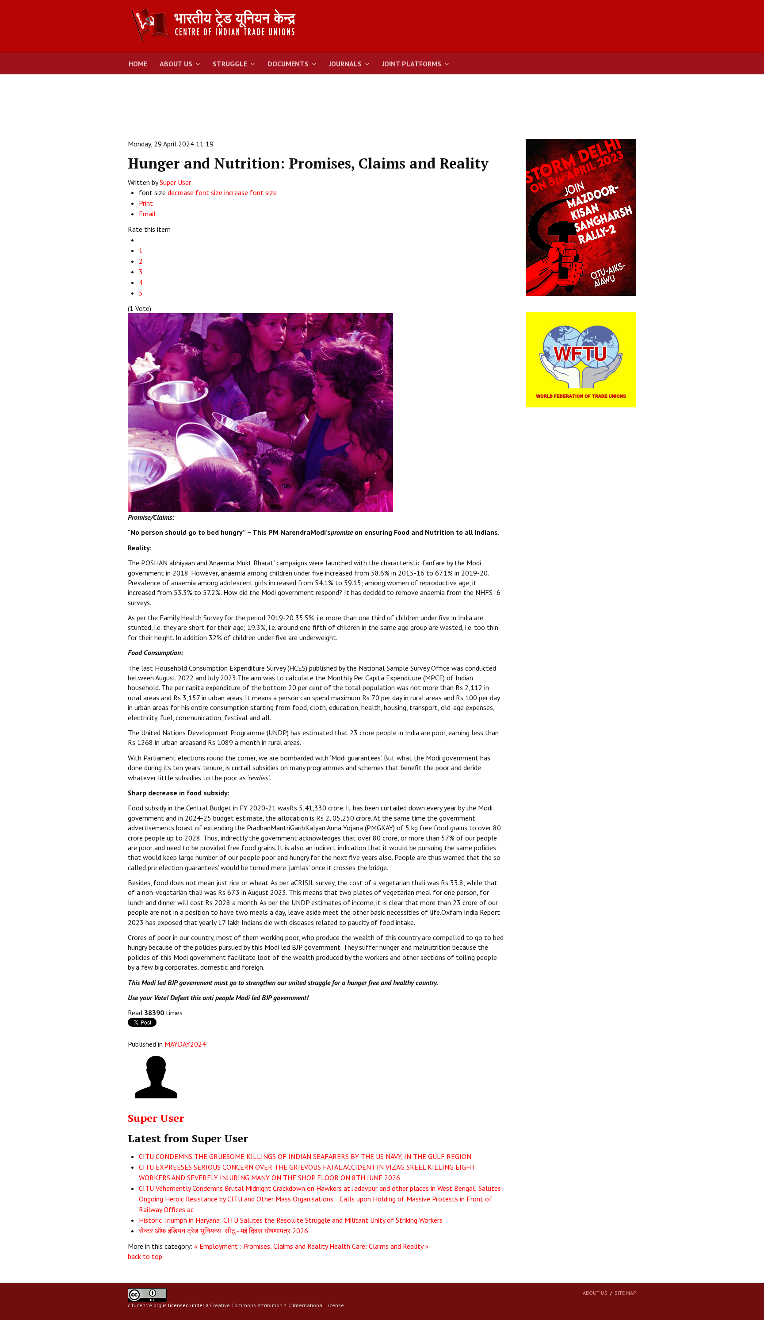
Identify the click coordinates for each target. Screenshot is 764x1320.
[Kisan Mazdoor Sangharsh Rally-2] (581, 217)
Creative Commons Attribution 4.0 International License (277, 1305)
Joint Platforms (411, 63)
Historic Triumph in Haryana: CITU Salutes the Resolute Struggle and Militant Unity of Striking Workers (291, 1220)
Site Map (625, 1292)
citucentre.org (144, 1305)
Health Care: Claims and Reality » (378, 1246)
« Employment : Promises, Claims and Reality (261, 1246)
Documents (288, 63)
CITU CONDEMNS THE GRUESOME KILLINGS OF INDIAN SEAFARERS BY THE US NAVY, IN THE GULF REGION (305, 1156)
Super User (175, 182)
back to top (145, 1256)
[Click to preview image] (260, 411)
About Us (176, 63)
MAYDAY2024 (185, 1044)
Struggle (230, 63)
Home (138, 63)
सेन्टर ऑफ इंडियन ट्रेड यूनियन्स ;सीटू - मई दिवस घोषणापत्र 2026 (223, 1230)
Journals (345, 63)
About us (595, 1292)
